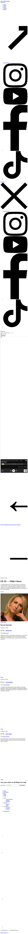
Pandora (8, 800)
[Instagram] (15, 87)
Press (7, 805)
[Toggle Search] (14, 195)
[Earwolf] (3, 2)
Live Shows (5, 792)
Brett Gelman (9, 733)
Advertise (8, 807)
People (4, 5)
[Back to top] (7, 932)
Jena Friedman (9, 682)
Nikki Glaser (3, 622)
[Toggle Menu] (1, 330)
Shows (4, 4)
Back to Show (11, 524)
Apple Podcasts (9, 799)
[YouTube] (15, 104)
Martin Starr (9, 630)
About (4, 7)
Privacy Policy (4, 932)
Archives (8, 801)
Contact (5, 8)
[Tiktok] (15, 178)
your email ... (3, 785)
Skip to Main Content (5, 1)
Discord (7, 809)
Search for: (3, 331)
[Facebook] (15, 150)
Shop (4, 793)
